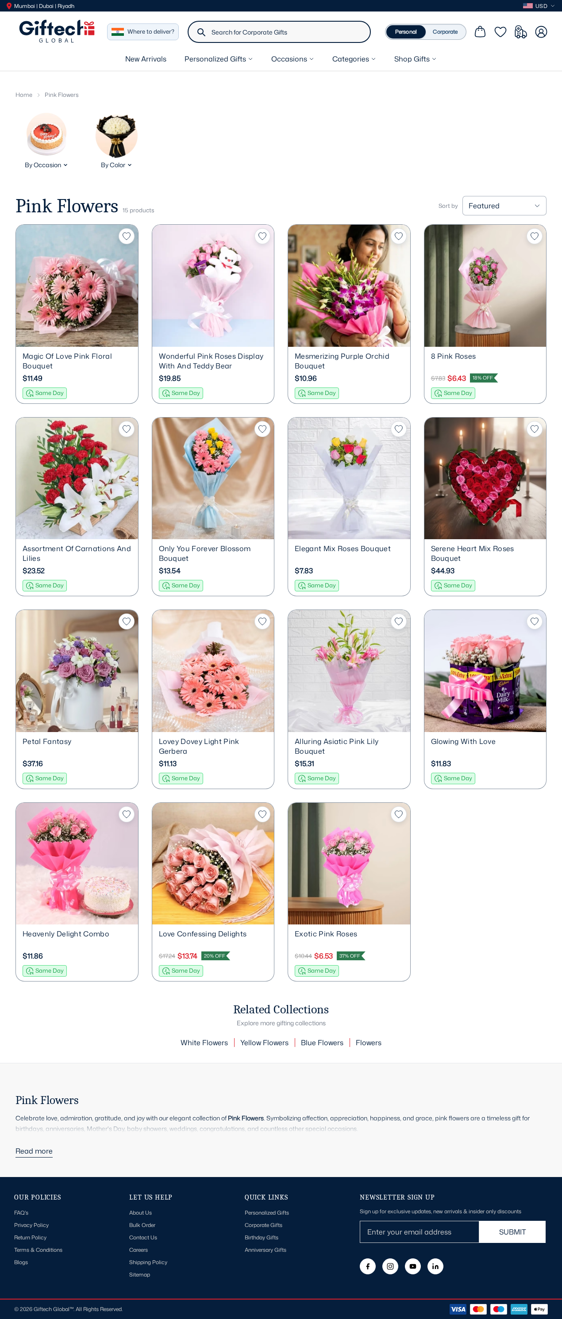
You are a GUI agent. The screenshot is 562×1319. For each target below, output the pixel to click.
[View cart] (480, 31)
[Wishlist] (500, 31)
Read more (34, 1151)
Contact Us (143, 1237)
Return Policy (30, 1237)
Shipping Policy (148, 1262)
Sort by (448, 206)
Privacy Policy (31, 1225)
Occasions (289, 59)
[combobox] (287, 32)
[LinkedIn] (435, 1266)
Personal (406, 31)
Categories (350, 59)
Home (23, 95)
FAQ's (21, 1212)
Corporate (445, 31)
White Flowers (204, 1042)
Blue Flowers (322, 1042)
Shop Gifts (412, 59)
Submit (512, 1232)
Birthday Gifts (261, 1237)
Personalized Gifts (215, 59)
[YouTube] (413, 1266)
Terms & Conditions (38, 1250)
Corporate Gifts (263, 1225)
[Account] (541, 31)
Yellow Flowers (264, 1042)
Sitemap (139, 1274)
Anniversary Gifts (265, 1250)
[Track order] (520, 31)
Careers (138, 1250)
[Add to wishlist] (127, 236)
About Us (140, 1212)
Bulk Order (142, 1225)
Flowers (368, 1042)
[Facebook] (368, 1266)
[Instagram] (390, 1266)
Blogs (21, 1262)
